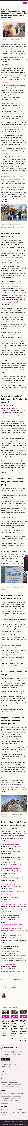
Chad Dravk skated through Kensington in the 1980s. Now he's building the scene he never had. (23, 1027)
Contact (3, 1114)
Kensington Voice (9, 1121)
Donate (24, 1112)
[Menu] (2, 3)
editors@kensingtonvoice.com (9, 987)
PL (26, 561)
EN (26, 555)
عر (26, 564)
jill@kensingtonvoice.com (6, 1074)
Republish (18, 1112)
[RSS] (8, 1059)
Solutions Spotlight (17, 1084)
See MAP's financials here (20, 1124)
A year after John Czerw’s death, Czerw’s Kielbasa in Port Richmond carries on (14, 1026)
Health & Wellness (17, 1096)
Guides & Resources (6, 1086)
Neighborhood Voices (6, 1084)
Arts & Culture (4, 1093)
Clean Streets (5, 9)
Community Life (5, 1017)
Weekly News (15, 1086)
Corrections (4, 1112)
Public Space (4, 1100)
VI (26, 570)
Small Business (4, 1103)
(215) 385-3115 (4, 1068)
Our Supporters (10, 1110)
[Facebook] (2, 1059)
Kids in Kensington (15, 1098)
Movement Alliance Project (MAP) (19, 1122)
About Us (3, 1110)
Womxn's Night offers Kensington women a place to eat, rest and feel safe (5, 1025)
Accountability (4, 1082)
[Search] (4, 3)
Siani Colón (5, 20)
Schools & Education (14, 1100)
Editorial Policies (20, 1110)
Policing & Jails (20, 1093)
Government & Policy (6, 1096)
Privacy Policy (11, 1112)
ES (26, 558)
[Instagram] (5, 1059)
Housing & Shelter (5, 1098)
